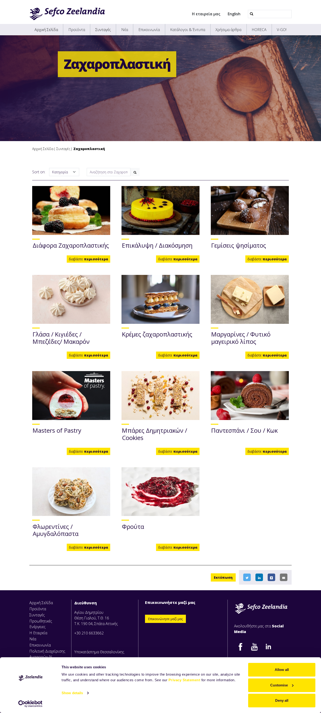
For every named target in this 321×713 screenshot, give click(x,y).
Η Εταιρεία (38, 632)
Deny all (281, 700)
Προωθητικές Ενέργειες (40, 623)
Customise (279, 685)
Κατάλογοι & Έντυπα (187, 29)
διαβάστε (88, 259)
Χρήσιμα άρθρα (228, 29)
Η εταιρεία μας (206, 13)
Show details (72, 693)
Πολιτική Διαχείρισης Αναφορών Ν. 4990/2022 (47, 657)
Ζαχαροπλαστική (89, 149)
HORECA (259, 29)
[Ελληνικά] (67, 14)
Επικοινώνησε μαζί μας (165, 619)
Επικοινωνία (149, 29)
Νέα (124, 29)
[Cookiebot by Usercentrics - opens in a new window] (30, 703)
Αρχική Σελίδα (46, 29)
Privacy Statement (184, 680)
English (234, 13)
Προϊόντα (76, 29)
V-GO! (281, 29)
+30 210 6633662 (89, 633)
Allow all (282, 670)
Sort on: (38, 171)
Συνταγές (103, 29)
